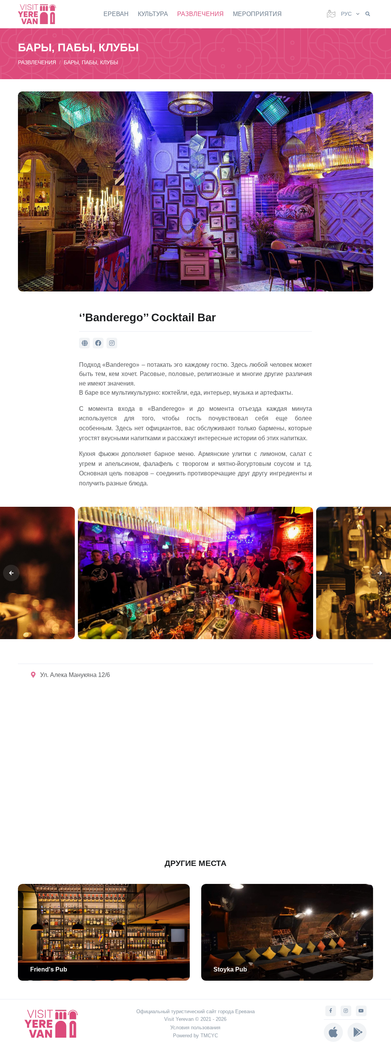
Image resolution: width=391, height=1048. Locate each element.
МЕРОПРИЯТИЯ (257, 14)
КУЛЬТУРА (153, 14)
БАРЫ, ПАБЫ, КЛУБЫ (91, 62)
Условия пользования (195, 1027)
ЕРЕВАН (116, 14)
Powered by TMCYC (195, 1035)
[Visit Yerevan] (41, 14)
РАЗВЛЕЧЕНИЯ (200, 14)
